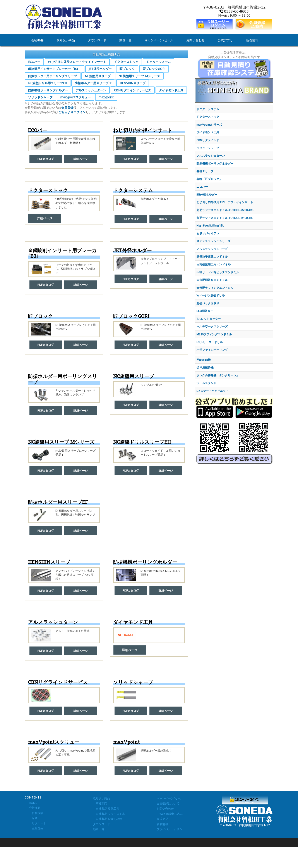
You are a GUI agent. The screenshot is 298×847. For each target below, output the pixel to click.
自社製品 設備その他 (107, 819)
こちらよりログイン (72, 112)
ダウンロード (97, 40)
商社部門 (100, 803)
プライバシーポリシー (171, 829)
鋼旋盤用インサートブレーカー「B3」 (54, 69)
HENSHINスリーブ (133, 83)
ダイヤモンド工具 (171, 90)
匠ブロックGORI (154, 69)
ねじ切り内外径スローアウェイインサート (77, 62)
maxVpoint (106, 97)
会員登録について (168, 803)
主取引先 (36, 828)
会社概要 (37, 40)
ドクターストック (126, 62)
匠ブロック (127, 69)
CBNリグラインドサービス (132, 90)
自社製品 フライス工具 (109, 814)
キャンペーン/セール (159, 40)
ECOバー (34, 62)
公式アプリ (225, 40)
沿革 (33, 818)
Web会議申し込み (170, 814)
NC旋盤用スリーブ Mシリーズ (139, 76)
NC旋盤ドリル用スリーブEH (47, 83)
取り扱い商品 (66, 40)
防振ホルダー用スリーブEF (93, 83)
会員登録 (67, 107)
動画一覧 (125, 40)
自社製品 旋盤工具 (106, 809)
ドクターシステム (158, 62)
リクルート (37, 823)
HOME (33, 803)
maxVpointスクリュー (75, 97)
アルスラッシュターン (91, 90)
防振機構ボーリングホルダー (48, 90)
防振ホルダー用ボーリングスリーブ (52, 76)
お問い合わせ (195, 40)
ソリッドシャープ (40, 97)
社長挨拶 (36, 813)
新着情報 (252, 40)
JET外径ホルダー (100, 69)
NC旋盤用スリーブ (98, 76)
